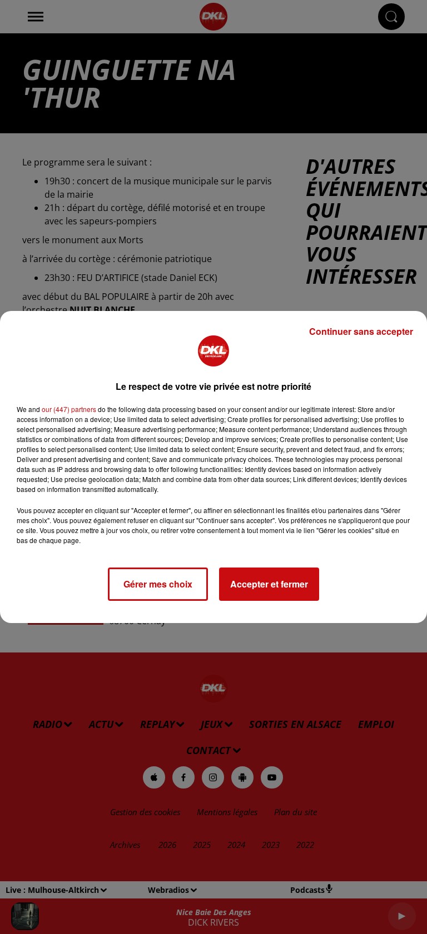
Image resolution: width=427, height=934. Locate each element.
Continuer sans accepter (361, 331)
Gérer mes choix (157, 584)
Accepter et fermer (269, 584)
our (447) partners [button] (69, 409)
